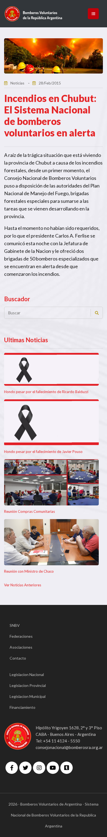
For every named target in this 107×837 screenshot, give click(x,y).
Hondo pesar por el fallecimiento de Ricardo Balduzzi (46, 392)
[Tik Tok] (66, 768)
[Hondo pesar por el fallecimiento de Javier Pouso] (51, 422)
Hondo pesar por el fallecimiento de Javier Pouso (43, 451)
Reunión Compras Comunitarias (29, 511)
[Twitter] (25, 768)
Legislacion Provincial (28, 685)
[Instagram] (39, 768)
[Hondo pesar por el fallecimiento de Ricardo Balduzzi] (51, 369)
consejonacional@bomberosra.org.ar (69, 747)
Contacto (18, 658)
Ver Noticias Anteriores (22, 585)
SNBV (15, 625)
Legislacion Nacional (27, 674)
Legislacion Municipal (28, 696)
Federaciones (21, 636)
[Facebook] (11, 768)
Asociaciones (21, 647)
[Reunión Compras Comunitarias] (51, 482)
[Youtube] (53, 768)
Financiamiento (22, 707)
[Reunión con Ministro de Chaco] (51, 542)
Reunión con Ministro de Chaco (29, 571)
